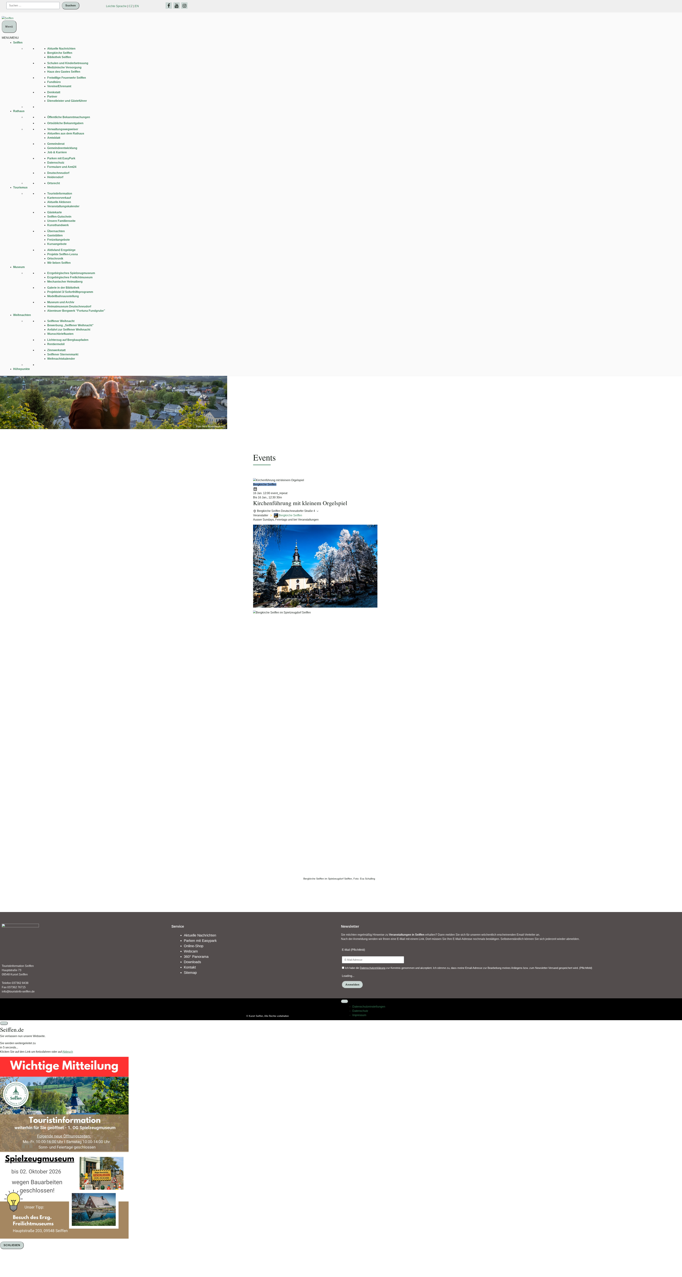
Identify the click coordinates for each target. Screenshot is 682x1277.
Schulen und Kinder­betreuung (67, 63)
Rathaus (19, 111)
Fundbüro (54, 81)
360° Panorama (196, 957)
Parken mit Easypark (200, 941)
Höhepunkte (21, 368)
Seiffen (18, 42)
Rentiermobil (55, 344)
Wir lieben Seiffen (59, 262)
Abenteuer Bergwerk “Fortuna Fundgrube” (76, 310)
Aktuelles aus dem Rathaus (65, 133)
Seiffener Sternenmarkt (62, 354)
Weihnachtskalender (61, 358)
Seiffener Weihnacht (60, 321)
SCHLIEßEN (12, 1245)
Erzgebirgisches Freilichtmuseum (70, 277)
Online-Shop (193, 946)
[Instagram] (184, 5)
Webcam (191, 951)
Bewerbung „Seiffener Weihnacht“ (70, 325)
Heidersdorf (55, 177)
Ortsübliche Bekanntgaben (65, 123)
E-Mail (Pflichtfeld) (353, 949)
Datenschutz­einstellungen (368, 1006)
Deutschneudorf (58, 172)
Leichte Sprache (116, 6)
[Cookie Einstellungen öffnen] (26, 1263)
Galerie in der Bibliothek (63, 287)
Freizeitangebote (58, 239)
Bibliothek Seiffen (59, 57)
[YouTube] (176, 5)
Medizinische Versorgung (64, 67)
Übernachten (56, 231)
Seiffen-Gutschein (59, 216)
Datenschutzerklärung (372, 967)
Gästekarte (54, 212)
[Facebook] (169, 5)
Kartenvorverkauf (59, 197)
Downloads (192, 962)
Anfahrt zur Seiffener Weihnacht (68, 329)
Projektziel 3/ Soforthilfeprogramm (70, 291)
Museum (19, 267)
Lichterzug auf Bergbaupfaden (67, 339)
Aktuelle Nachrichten (61, 48)
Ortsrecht (53, 183)
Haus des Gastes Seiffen (63, 71)
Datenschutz (55, 162)
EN (137, 6)
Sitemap (190, 973)
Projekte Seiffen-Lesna (62, 254)
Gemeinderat (55, 143)
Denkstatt (53, 92)
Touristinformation (59, 193)
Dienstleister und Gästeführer (67, 100)
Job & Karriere (57, 152)
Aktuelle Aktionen (59, 202)
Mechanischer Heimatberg (65, 281)
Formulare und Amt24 (61, 166)
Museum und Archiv (60, 302)
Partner (52, 96)
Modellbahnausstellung (63, 296)
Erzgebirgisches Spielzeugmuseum (71, 273)
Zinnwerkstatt (56, 350)
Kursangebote (57, 243)
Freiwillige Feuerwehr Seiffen (66, 77)
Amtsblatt (53, 137)
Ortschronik (55, 258)
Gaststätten (55, 235)
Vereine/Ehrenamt (59, 86)
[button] (10, 37)
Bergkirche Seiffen (59, 52)
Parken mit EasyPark (61, 158)
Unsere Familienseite (61, 220)
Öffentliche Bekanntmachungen (68, 117)
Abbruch (67, 1051)
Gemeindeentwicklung (62, 148)
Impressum (359, 1015)
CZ (131, 6)
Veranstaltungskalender (63, 206)
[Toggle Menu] (344, 1001)
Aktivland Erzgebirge (61, 249)
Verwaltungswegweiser (62, 129)
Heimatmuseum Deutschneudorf (69, 306)
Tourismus (20, 187)
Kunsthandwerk (58, 225)
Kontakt (190, 967)
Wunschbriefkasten (60, 333)
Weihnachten (22, 314)
